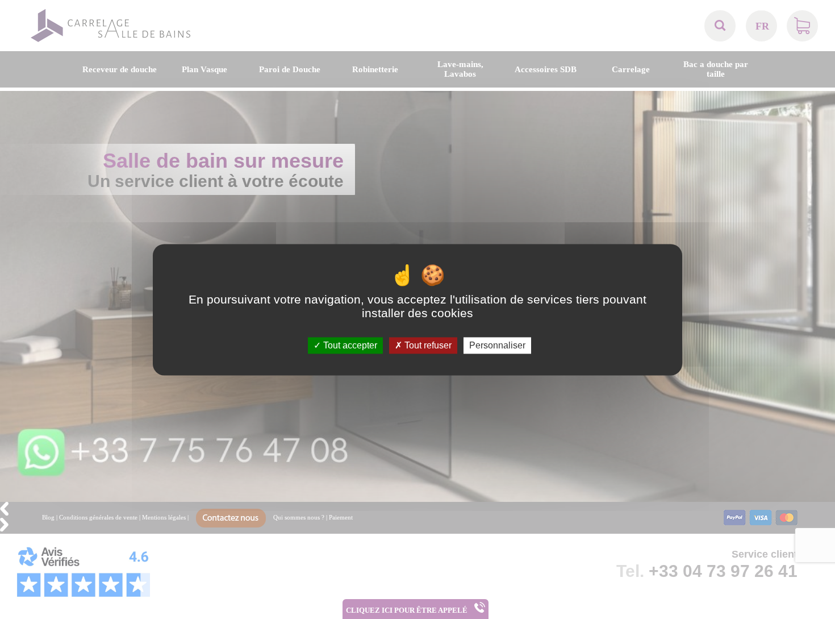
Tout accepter (349, 345)
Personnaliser (497, 345)
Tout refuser (427, 345)
